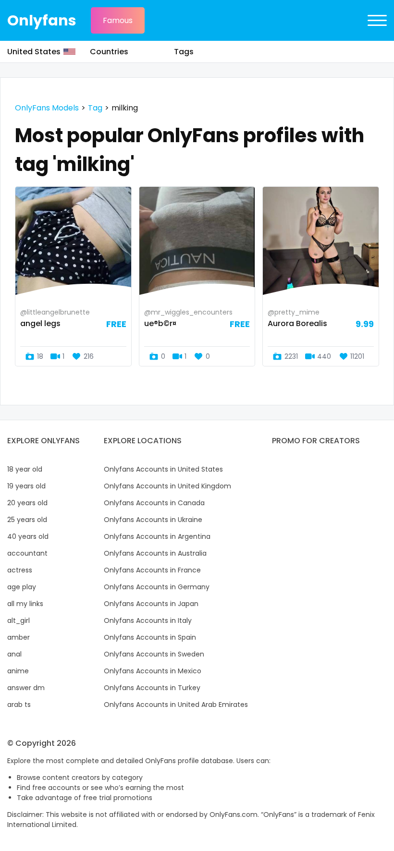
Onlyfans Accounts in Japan (151, 603)
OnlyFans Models (47, 107)
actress (19, 570)
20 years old (27, 503)
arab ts (19, 704)
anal (14, 654)
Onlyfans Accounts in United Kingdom (167, 486)
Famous (118, 20)
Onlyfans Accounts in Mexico (152, 671)
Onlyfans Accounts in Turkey (152, 688)
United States (34, 51)
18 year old (24, 469)
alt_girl (18, 620)
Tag (95, 107)
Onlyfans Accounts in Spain (150, 637)
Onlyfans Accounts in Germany (156, 587)
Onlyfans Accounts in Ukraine (153, 519)
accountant (27, 553)
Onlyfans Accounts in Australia (155, 553)
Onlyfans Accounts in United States (163, 469)
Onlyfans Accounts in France (152, 570)
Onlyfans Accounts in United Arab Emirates (176, 704)
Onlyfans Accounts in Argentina (157, 536)
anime (18, 671)
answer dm (26, 688)
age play (21, 587)
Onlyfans (41, 20)
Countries (109, 51)
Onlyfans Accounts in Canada (154, 503)
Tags (184, 51)
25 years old (27, 519)
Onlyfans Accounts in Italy (148, 620)
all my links (25, 603)
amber (18, 637)
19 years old (26, 486)
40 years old (28, 536)
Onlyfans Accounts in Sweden (154, 654)
